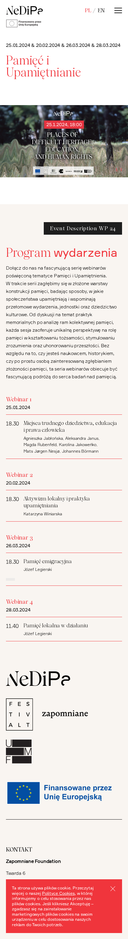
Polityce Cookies (58, 893)
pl (88, 10)
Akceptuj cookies (113, 888)
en (101, 10)
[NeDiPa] (24, 10)
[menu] (118, 10)
